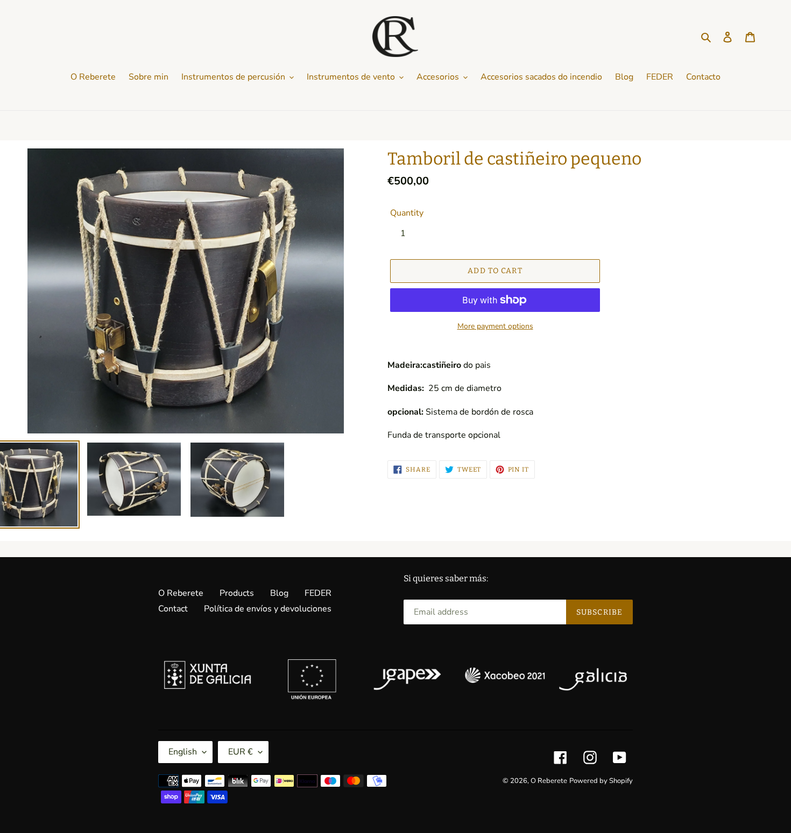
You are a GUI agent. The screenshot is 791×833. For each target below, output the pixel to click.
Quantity (406, 213)
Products (237, 593)
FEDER (318, 593)
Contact (173, 609)
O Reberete (180, 593)
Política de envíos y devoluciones (267, 609)
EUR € (240, 752)
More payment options (495, 326)
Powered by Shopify (601, 781)
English (182, 752)
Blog (279, 593)
